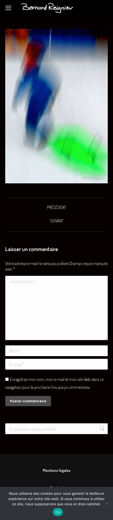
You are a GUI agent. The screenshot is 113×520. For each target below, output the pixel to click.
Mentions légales (56, 470)
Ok (57, 512)
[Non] (106, 503)
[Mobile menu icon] (8, 8)
